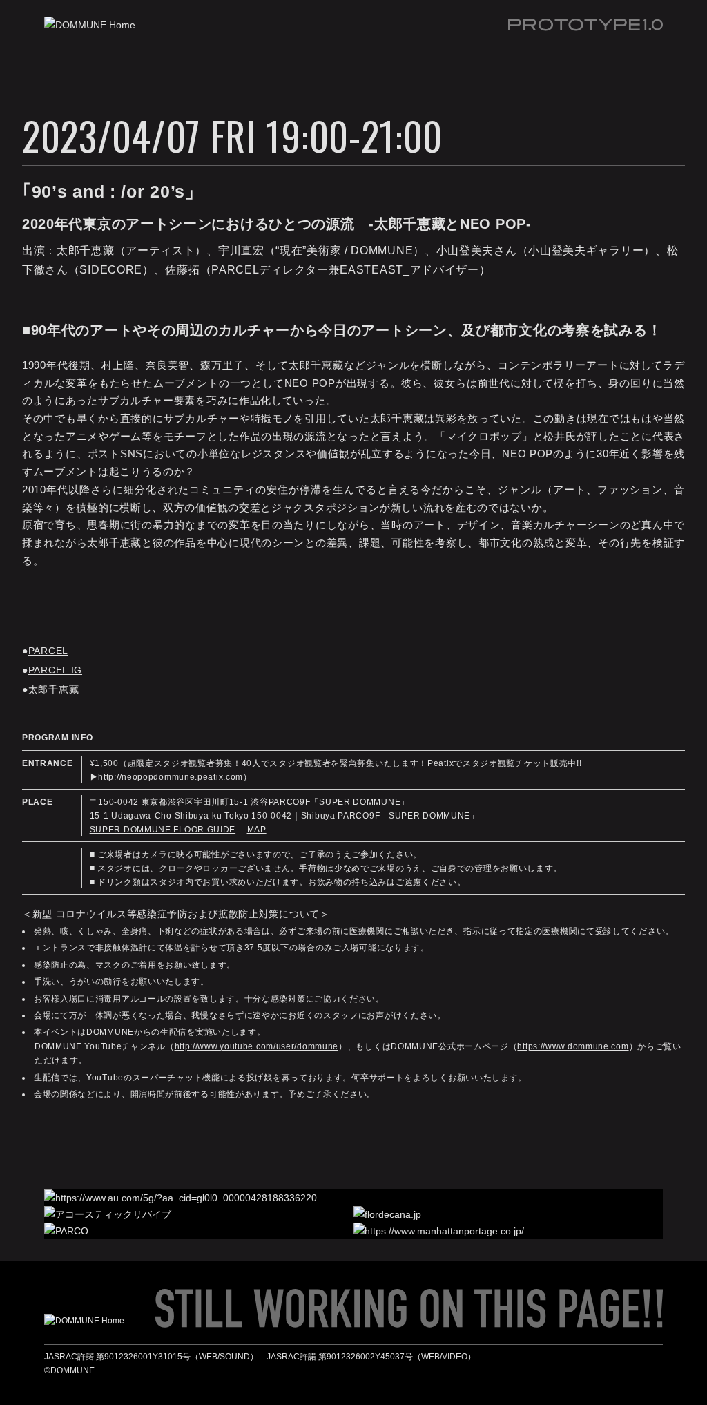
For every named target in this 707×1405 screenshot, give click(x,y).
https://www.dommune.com (572, 1046)
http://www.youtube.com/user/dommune (257, 1046)
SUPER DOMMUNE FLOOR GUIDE (163, 829)
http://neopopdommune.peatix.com (170, 777)
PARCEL (48, 650)
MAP (257, 829)
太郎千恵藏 (53, 689)
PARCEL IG (55, 670)
